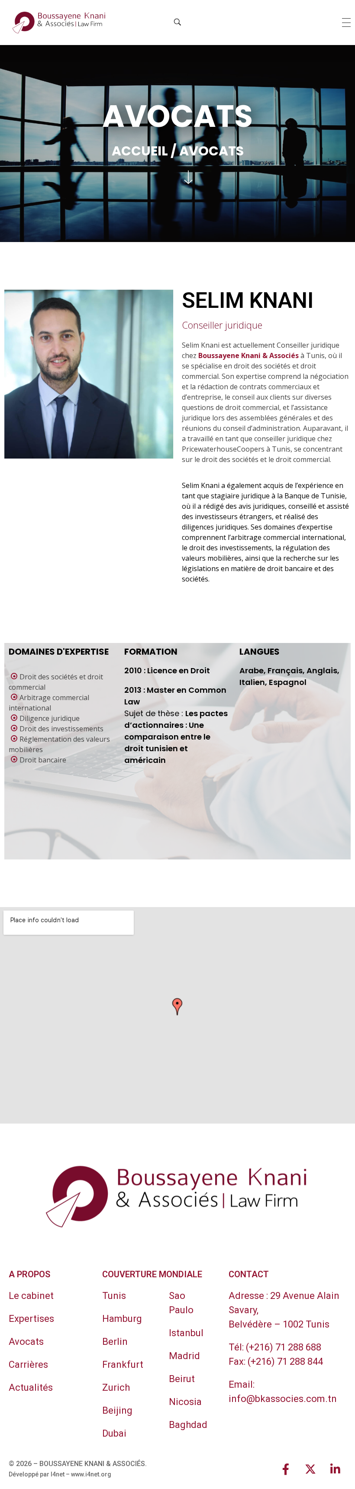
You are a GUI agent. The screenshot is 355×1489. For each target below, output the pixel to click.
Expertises (31, 1318)
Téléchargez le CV (110, 406)
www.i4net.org (91, 1474)
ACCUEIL (140, 151)
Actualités (31, 1387)
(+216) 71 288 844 (285, 1361)
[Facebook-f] (285, 1469)
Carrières (28, 1364)
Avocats (26, 1341)
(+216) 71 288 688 (283, 1347)
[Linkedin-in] (335, 1469)
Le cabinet (31, 1295)
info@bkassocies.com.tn (283, 1398)
